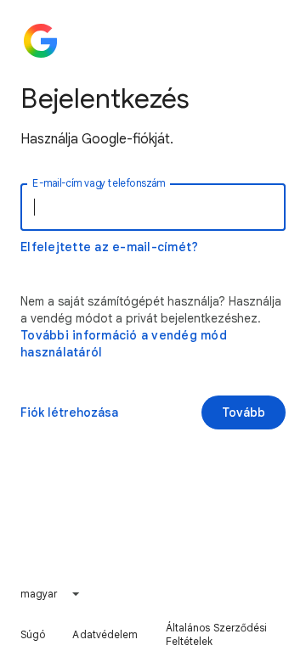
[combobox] (51, 594)
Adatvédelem (105, 634)
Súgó (32, 634)
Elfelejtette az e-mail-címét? (109, 247)
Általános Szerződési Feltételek (217, 634)
